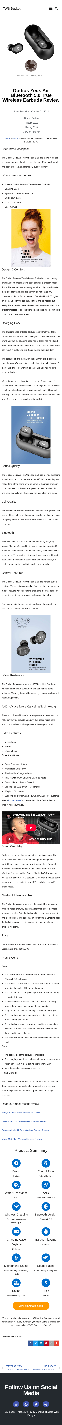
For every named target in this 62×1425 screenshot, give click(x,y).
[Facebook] (26, 1404)
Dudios (35, 118)
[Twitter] (36, 1404)
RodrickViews (14, 800)
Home (7, 138)
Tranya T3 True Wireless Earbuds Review (21, 1112)
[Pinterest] (46, 1404)
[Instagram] (16, 1404)
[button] (50, 8)
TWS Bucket (11, 8)
